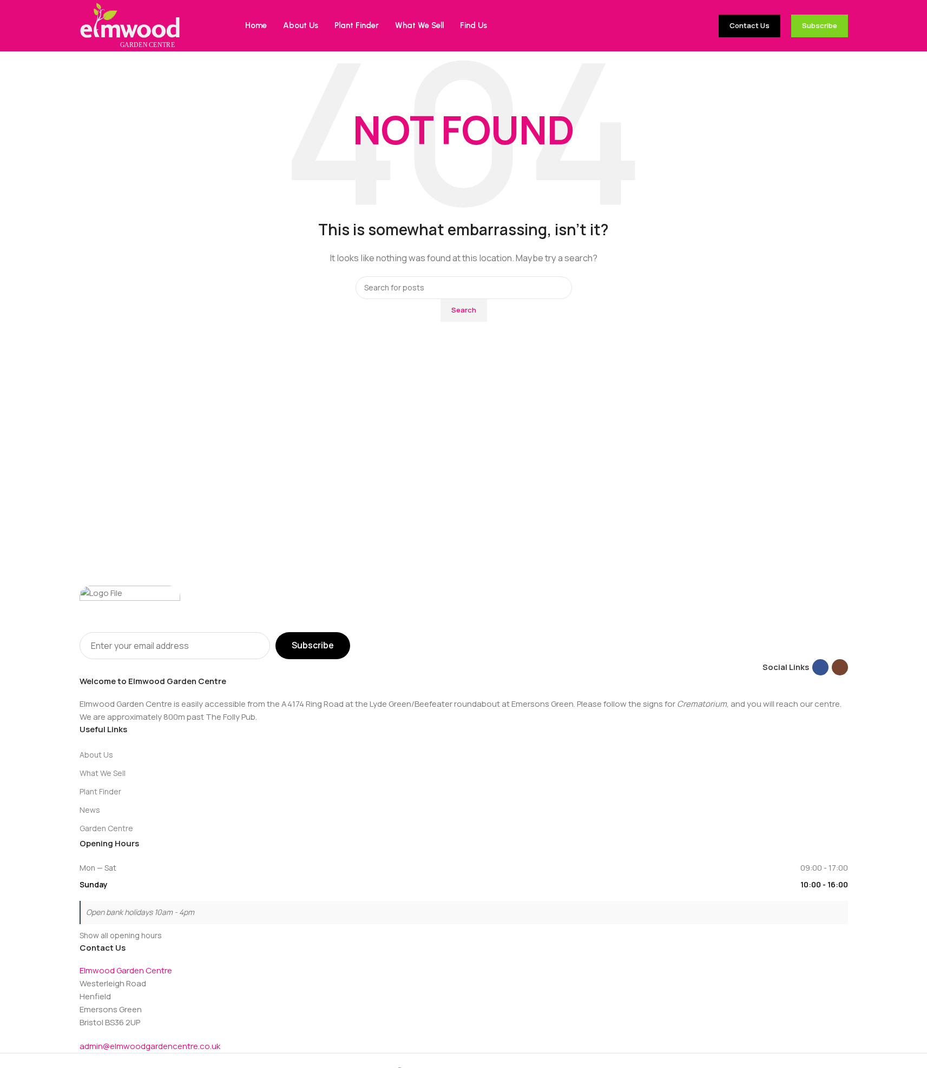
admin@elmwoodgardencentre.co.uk (150, 1046)
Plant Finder (100, 791)
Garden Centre (106, 828)
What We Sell (103, 773)
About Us (96, 754)
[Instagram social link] (840, 667)
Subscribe (819, 25)
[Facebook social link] (820, 667)
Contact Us (749, 25)
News (90, 810)
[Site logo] (130, 25)
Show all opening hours (121, 935)
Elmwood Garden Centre (126, 970)
